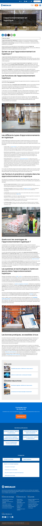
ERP (21, 276)
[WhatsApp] (11, 35)
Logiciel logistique (27, 459)
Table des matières (6, 38)
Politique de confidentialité (8, 524)
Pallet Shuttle (19, 505)
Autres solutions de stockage (8, 506)
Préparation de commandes (11, 469)
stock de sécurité (24, 158)
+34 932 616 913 (21, 409)
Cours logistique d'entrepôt (33, 501)
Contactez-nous (21, 416)
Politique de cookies (24, 524)
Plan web (17, 524)
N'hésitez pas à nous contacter (13, 354)
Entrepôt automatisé (8, 459)
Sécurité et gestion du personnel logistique (14, 472)
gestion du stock (27, 188)
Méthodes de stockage (10, 475)
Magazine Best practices (33, 504)
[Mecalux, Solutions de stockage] (6, 6)
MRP (17, 276)
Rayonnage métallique (6, 505)
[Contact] (36, 5)
